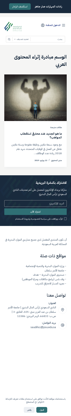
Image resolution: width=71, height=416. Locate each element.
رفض (29, 409)
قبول (42, 409)
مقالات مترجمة (56, 127)
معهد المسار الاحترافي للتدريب (49, 283)
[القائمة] (63, 25)
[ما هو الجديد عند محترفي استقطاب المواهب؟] (35, 97)
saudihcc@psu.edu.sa (43, 327)
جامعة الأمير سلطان (54, 271)
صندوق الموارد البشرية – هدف (48, 275)
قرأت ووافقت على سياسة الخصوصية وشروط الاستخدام (39, 218)
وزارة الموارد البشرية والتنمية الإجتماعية (45, 266)
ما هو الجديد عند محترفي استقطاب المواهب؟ (41, 135)
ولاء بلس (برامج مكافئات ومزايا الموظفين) (43, 279)
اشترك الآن (35, 211)
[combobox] (47, 39)
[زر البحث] (9, 39)
